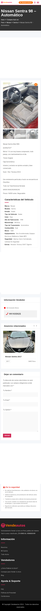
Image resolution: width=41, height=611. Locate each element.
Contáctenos (5, 596)
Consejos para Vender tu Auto (11, 572)
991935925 (15, 314)
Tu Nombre (7, 390)
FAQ (2, 589)
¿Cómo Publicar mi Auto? (9, 568)
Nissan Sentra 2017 (13, 357)
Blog (2, 575)
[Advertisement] (20, 58)
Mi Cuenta (4, 551)
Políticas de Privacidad (8, 593)
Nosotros (4, 547)
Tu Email (6, 400)
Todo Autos (5, 554)
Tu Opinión (7, 410)
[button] (34, 326)
